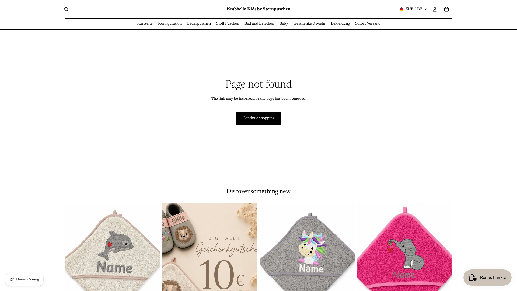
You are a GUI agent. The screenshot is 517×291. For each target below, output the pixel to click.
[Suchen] (66, 9)
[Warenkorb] (446, 9)
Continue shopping (258, 118)
